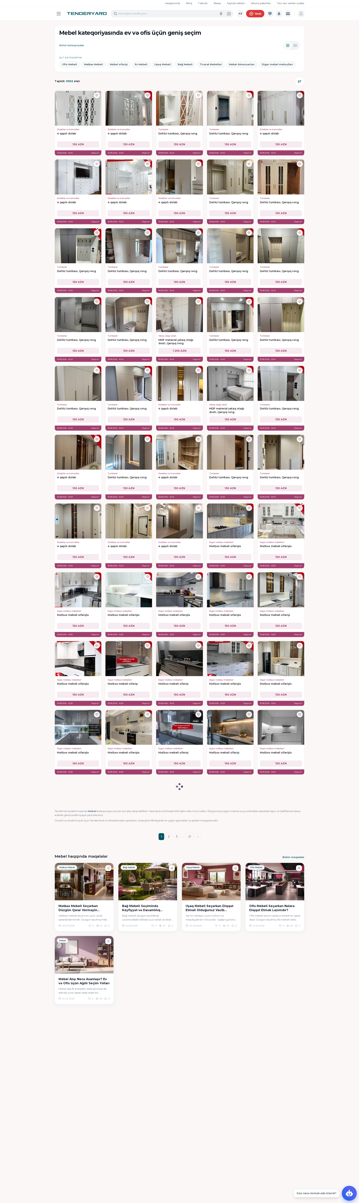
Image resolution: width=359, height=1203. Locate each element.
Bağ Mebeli (185, 64)
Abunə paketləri (261, 3)
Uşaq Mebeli (162, 64)
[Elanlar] (288, 45)
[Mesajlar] (288, 13)
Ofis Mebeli (69, 64)
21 (189, 836)
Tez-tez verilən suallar (290, 3)
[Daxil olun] (301, 13)
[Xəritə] (295, 45)
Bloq (189, 3)
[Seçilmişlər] (270, 13)
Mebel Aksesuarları (242, 64)
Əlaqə (217, 3)
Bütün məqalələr (293, 857)
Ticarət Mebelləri (211, 64)
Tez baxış (78, 120)
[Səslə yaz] (221, 13)
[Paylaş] (108, 868)
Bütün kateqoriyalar (71, 45)
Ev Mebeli (141, 64)
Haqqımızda (172, 3)
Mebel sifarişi (119, 64)
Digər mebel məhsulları (277, 64)
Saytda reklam (236, 3)
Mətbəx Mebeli (93, 64)
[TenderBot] (349, 1193)
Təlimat (203, 3)
